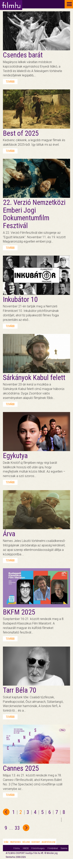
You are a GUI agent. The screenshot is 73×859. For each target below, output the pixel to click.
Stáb (6, 842)
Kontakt (36, 842)
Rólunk (26, 842)
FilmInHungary (38, 848)
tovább (10, 81)
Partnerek (15, 842)
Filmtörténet (52, 848)
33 (17, 828)
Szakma (64, 848)
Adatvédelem (48, 842)
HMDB (25, 848)
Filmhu (16, 848)
